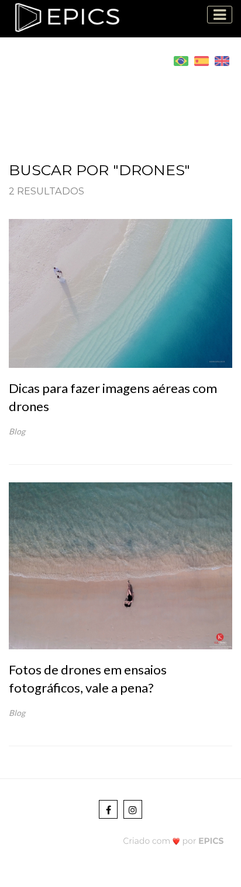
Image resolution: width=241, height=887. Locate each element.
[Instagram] (132, 809)
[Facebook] (108, 809)
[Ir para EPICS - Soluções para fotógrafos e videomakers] (173, 841)
